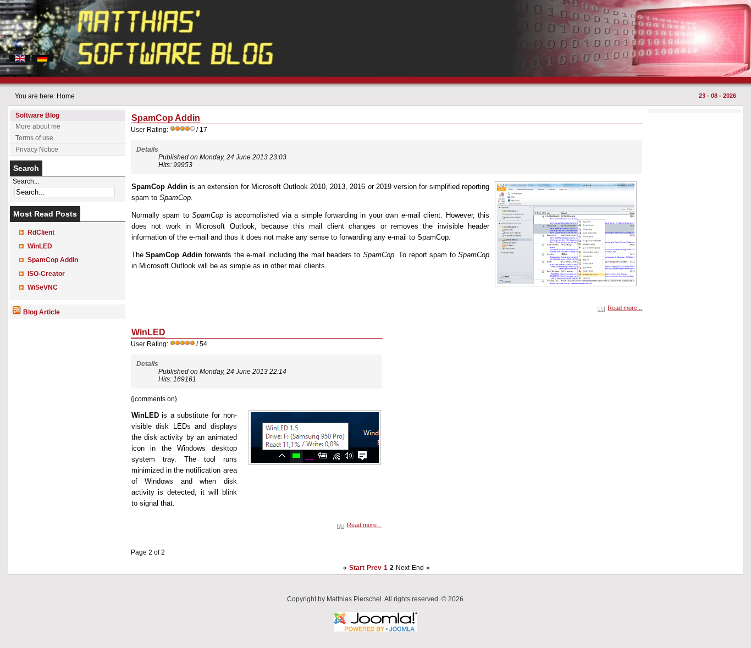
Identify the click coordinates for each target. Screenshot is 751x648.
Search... (26, 181)
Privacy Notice (36, 149)
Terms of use (34, 138)
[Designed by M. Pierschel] (375, 629)
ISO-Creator (46, 274)
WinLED (39, 246)
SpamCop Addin (52, 260)
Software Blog (37, 115)
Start (357, 568)
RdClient (40, 232)
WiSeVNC (42, 287)
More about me (37, 126)
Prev (374, 568)
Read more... (625, 307)
